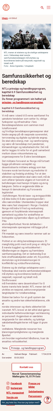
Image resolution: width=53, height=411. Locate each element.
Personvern (35, 396)
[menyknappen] (48, 7)
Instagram (16, 388)
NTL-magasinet (15, 392)
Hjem (5, 18)
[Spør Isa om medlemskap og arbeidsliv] (47, 400)
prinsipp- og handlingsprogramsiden (22, 102)
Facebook (16, 383)
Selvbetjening (36, 391)
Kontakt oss (26, 367)
